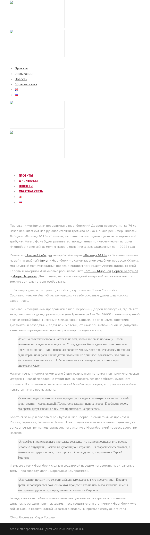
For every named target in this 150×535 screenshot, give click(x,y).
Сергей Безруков (125, 271)
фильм (44, 260)
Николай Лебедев (38, 255)
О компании (23, 73)
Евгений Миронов (97, 271)
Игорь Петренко (24, 276)
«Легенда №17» (95, 255)
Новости (21, 79)
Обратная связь (26, 84)
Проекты (21, 68)
